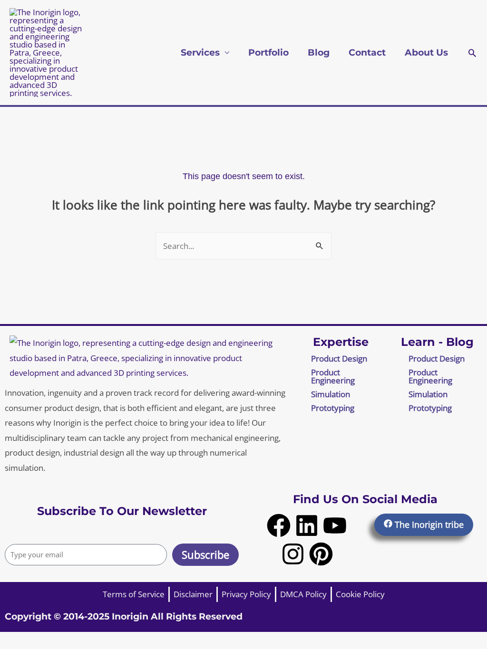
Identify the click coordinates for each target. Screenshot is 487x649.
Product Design (339, 358)
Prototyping (332, 407)
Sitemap (462, 616)
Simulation (330, 394)
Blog (319, 52)
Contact (367, 52)
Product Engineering (333, 376)
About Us (426, 52)
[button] (472, 53)
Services (200, 52)
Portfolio (268, 52)
